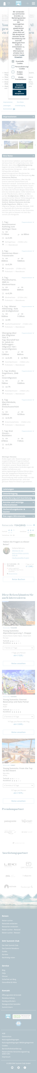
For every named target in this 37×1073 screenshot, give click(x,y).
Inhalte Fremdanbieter (20, 78)
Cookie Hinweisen (19, 56)
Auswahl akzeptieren (19, 86)
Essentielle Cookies (20, 62)
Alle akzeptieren (19, 92)
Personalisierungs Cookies (22, 68)
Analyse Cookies (20, 73)
